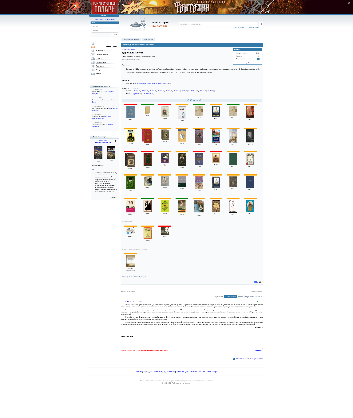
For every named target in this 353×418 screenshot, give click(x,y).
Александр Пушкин (128, 49)
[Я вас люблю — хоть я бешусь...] (181, 212)
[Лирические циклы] (233, 164)
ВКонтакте (193, 372)
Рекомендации (101, 62)
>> (105, 194)
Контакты (171, 372)
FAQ (164, 372)
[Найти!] (261, 24)
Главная (99, 43)
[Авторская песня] (199, 115)
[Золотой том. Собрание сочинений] (148, 137)
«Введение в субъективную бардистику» (151, 83)
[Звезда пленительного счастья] (164, 163)
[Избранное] (181, 118)
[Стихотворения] (130, 212)
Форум (98, 74)
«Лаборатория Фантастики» (181, 383)
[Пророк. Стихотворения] (233, 212)
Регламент (157, 372)
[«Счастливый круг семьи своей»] (130, 118)
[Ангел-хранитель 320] (111, 159)
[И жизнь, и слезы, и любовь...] (147, 186)
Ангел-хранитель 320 (103, 142)
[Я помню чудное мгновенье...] (216, 162)
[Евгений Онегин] (199, 188)
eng (144, 372)
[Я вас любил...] (131, 160)
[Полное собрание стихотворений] (130, 188)
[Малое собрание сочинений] (181, 165)
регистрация (99, 19)
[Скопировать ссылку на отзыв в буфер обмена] (126, 302)
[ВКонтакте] (255, 282)
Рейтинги (99, 58)
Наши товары (212, 372)
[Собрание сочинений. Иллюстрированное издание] (250, 211)
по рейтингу (249, 297)
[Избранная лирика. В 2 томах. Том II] (164, 139)
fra (147, 372)
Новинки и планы (102, 50)
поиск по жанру (238, 27)
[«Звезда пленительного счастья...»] (199, 207)
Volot (93, 170)
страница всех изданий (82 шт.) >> (134, 277)
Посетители (100, 66)
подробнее (247, 63)
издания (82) (148, 39)
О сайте (139, 372)
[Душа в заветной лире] (147, 113)
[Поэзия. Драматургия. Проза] (250, 142)
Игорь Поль (103, 140)
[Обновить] (116, 142)
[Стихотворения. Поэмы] (164, 211)
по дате (240, 297)
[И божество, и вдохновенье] (164, 116)
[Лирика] (216, 116)
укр (150, 372)
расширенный (254, 27)
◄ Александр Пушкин (131, 39)
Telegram (201, 372)
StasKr (129, 302)
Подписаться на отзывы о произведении (249, 359)
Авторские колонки (102, 70)
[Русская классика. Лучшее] (147, 238)
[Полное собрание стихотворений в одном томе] (199, 164)
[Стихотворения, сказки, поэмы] (216, 142)
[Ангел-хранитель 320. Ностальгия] (98, 159)
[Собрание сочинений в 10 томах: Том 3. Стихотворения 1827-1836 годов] (181, 141)
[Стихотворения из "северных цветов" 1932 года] (181, 186)
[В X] (260, 282)
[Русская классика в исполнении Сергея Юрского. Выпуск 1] (164, 234)
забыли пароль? (110, 19)
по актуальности (230, 297)
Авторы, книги (111, 47)
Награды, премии (102, 54)
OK (114, 35)
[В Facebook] (257, 282)
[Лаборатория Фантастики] (139, 24)
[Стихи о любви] (233, 142)
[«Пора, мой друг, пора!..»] (130, 141)
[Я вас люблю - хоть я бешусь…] (216, 212)
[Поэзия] (199, 142)
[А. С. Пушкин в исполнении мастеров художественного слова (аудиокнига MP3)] (130, 234)
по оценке (259, 297)
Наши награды (182, 372)
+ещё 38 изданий (192, 100)
